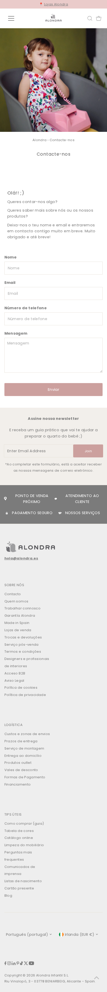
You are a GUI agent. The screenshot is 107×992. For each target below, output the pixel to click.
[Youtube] (31, 963)
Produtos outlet (17, 762)
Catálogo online (18, 837)
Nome (10, 257)
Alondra (39, 140)
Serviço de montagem (24, 748)
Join (88, 451)
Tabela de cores (19, 830)
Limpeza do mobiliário (24, 845)
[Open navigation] (16, 18)
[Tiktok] (21, 963)
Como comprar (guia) (24, 823)
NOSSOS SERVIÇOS (82, 512)
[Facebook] (5, 963)
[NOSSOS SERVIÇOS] (60, 513)
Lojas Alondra (56, 4)
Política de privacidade (25, 694)
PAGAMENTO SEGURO (32, 512)
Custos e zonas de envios (27, 733)
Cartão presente (19, 888)
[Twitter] (26, 963)
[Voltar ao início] (96, 978)
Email (10, 282)
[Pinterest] (17, 963)
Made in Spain (17, 622)
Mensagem (16, 333)
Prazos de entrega (21, 741)
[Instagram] (9, 963)
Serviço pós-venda (21, 644)
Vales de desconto (21, 769)
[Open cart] (98, 18)
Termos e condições (22, 651)
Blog (8, 895)
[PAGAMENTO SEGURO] (6, 513)
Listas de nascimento (23, 881)
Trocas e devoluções (23, 637)
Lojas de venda (17, 630)
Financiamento (17, 784)
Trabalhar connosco (22, 608)
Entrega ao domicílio (23, 755)
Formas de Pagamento (24, 777)
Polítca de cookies (21, 687)
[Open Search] (90, 18)
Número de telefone (25, 308)
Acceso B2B (14, 673)
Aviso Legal (14, 680)
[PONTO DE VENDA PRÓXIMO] (5, 499)
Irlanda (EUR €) (79, 934)
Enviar (53, 389)
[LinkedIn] (14, 963)
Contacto (12, 594)
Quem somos (16, 601)
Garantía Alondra (19, 615)
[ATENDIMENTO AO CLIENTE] (56, 499)
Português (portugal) (27, 934)
